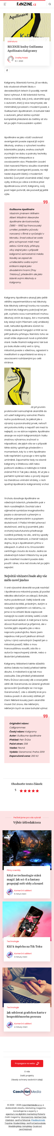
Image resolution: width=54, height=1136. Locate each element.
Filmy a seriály (14, 870)
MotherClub (40, 1117)
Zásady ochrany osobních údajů (27, 1079)
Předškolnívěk (38, 1120)
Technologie (13, 941)
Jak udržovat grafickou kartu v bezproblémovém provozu (26, 1014)
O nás (27, 1071)
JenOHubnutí (25, 1129)
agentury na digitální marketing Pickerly (25, 1114)
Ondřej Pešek (21, 57)
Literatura (12, 41)
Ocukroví (37, 1126)
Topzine (8, 1123)
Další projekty (27, 1075)
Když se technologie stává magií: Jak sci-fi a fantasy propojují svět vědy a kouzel (25, 879)
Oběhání (9, 1120)
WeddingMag (14, 1126)
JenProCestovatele (35, 1123)
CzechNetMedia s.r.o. (32, 1105)
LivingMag (27, 1126)
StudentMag (19, 1123)
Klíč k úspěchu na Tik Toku (24, 946)
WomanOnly (27, 1117)
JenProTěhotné (22, 1120)
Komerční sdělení (23, 890)
